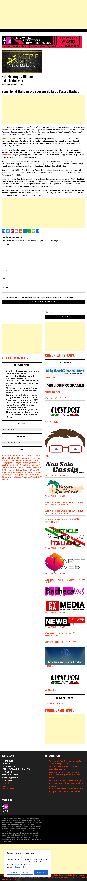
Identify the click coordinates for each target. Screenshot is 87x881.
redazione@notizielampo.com (54, 703)
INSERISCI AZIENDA (71, 641)
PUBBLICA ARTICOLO (59, 710)
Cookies (4, 786)
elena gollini (16, 460)
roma (15, 477)
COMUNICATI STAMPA (60, 355)
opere (18, 472)
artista (33, 455)
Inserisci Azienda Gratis (13, 877)
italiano (11, 467)
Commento (6, 244)
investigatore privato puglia (11, 465)
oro (24, 472)
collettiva (15, 458)
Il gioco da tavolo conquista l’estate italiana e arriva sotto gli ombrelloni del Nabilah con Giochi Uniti (23, 396)
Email (4, 279)
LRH (4, 470)
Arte (26, 455)
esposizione (26, 460)
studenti (38, 477)
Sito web (5, 287)
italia (4, 467)
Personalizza (13, 872)
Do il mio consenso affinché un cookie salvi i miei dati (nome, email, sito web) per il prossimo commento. (39, 297)
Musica (5, 472)
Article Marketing (40, 877)
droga (7, 460)
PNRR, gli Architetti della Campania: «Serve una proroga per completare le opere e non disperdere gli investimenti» (23, 390)
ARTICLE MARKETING (16, 357)
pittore (7, 475)
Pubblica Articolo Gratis (72, 877)
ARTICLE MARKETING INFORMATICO (56, 504)
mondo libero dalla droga (16, 470)
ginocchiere (6, 155)
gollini (12, 463)
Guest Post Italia (50, 690)
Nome (4, 270)
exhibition (36, 460)
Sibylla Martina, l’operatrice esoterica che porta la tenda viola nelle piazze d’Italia (22, 372)
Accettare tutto (41, 872)
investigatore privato (33, 463)
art (12, 455)
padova (30, 472)
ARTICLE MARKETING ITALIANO (55, 548)
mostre (35, 470)
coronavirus (24, 458)
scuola (21, 477)
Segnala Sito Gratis (65, 875)
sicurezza (29, 477)
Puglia (33, 475)
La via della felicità (34, 467)
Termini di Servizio (8, 788)
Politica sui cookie (19, 867)
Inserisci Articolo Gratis (55, 877)
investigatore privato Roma (31, 465)
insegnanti (20, 463)
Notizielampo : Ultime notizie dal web (17, 78)
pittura (15, 475)
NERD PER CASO (61, 397)
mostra (28, 470)
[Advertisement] (43, 14)
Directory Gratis (52, 875)
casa (7, 458)
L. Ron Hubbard (21, 467)
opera (12, 472)
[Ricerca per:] (65, 312)
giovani (5, 463)
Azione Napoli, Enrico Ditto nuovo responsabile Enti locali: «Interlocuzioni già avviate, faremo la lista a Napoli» (22, 383)
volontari (6, 479)
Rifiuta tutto (26, 872)
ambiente (6, 455)
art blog (19, 455)
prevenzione (24, 475)
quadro (7, 477)
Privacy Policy (6, 783)
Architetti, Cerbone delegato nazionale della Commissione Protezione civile (20, 377)
